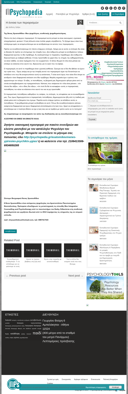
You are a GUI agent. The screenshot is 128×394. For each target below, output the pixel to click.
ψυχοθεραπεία (24, 337)
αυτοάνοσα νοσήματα (23, 320)
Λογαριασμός (37, 2)
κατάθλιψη (15, 333)
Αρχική (49, 14)
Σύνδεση (56, 2)
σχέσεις (16, 337)
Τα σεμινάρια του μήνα (100, 179)
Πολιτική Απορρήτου (110, 379)
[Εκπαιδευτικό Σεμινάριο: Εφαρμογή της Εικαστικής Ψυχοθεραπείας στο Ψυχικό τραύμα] (93, 230)
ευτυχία (39, 328)
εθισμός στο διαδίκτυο (24, 328)
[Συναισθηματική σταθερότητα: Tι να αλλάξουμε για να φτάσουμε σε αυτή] (13, 250)
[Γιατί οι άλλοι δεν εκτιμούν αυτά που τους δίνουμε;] (73, 250)
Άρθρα (18, 27)
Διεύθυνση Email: (94, 98)
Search (121, 23)
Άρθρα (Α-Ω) (88, 14)
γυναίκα (7, 323)
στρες (11, 337)
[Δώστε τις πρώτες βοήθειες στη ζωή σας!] (33, 250)
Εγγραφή (48, 2)
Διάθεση (12, 27)
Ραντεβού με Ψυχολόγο (67, 14)
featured (8, 320)
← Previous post (16, 275)
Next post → (75, 275)
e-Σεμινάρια (118, 14)
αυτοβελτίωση (10, 231)
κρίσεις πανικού (26, 334)
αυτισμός (14, 320)
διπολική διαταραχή (11, 328)
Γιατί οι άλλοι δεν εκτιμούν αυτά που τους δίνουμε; (72, 261)
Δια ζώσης (103, 14)
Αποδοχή (115, 387)
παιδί (37, 333)
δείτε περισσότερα (94, 169)
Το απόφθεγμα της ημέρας (96, 165)
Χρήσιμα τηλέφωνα (81, 379)
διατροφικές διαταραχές (33, 326)
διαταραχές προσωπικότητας (29, 323)
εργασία (34, 328)
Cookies (50, 383)
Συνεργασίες (66, 379)
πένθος (7, 337)
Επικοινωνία (95, 379)
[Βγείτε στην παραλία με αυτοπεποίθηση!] (53, 250)
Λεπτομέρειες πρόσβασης (58, 341)
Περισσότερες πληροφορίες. (96, 387)
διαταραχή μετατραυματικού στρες (15, 325)
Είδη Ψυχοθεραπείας (24, 2)
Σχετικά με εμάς (9, 2)
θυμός (7, 334)
